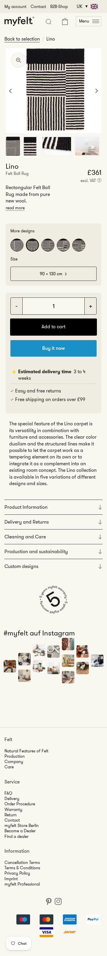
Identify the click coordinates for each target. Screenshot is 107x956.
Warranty (13, 809)
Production (14, 756)
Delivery (11, 798)
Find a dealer (16, 836)
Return (10, 814)
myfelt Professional (22, 884)
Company (13, 761)
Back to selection (22, 39)
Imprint (11, 878)
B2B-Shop (59, 6)
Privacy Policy (17, 873)
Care (9, 767)
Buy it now (53, 348)
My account (15, 6)
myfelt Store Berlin (21, 825)
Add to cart (53, 326)
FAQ (8, 793)
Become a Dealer (20, 830)
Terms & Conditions (22, 867)
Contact (38, 6)
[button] (88, 21)
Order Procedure (19, 804)
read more (15, 208)
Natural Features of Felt (26, 751)
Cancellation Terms (22, 862)
